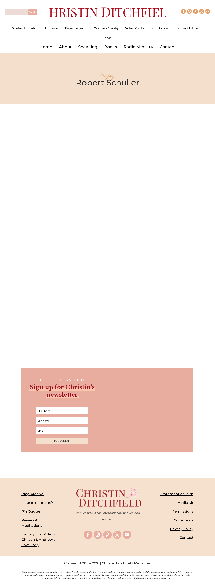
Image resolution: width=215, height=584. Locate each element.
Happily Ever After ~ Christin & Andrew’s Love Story (38, 539)
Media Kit (185, 503)
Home (45, 46)
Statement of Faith (177, 494)
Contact (168, 46)
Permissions (183, 511)
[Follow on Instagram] (189, 11)
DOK (107, 38)
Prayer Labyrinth (76, 28)
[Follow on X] (201, 11)
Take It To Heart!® (37, 503)
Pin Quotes (31, 511)
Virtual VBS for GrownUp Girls (139, 298)
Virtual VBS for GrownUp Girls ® (146, 28)
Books (110, 46)
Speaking (87, 46)
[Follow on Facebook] (183, 11)
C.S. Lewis (51, 28)
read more (107, 313)
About (65, 46)
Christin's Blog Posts (110, 298)
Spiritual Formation (25, 28)
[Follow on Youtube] (207, 11)
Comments (184, 520)
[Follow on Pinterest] (195, 11)
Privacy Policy (182, 529)
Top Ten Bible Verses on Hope (107, 292)
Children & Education (189, 28)
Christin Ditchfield (72, 298)
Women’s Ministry (106, 28)
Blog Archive (33, 494)
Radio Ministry (138, 46)
